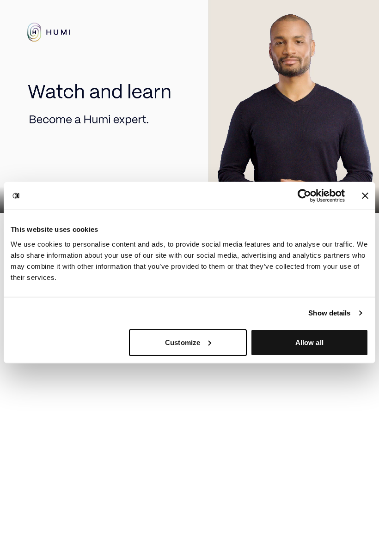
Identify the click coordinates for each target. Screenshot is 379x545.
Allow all (309, 342)
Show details (329, 313)
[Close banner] (365, 196)
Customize (182, 342)
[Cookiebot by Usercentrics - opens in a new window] (304, 196)
